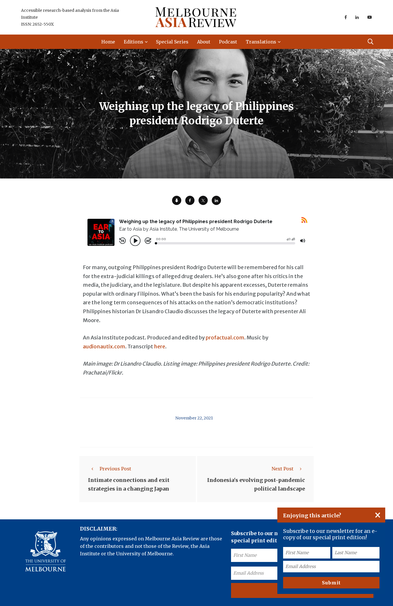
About (203, 42)
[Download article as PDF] (176, 200)
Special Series (172, 42)
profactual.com (225, 337)
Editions (133, 42)
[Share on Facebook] (189, 200)
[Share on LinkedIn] (216, 200)
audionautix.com (104, 346)
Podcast (228, 42)
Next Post (282, 469)
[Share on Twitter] (203, 200)
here (159, 346)
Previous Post (115, 469)
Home (108, 42)
